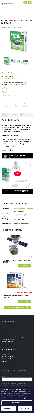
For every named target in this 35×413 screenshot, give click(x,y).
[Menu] (30, 2)
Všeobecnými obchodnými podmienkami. (15, 385)
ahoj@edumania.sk (8, 321)
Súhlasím (25, 408)
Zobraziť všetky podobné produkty (17, 308)
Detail (25, 266)
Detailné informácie (8, 95)
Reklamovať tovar (7, 341)
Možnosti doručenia (8, 78)
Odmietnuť (8, 408)
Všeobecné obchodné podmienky (12, 337)
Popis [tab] (4, 115)
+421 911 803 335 (6, 324)
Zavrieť (14, 102)
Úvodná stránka (6, 354)
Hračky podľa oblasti (8, 356)
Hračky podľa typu (7, 359)
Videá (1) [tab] (13, 115)
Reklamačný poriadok (8, 339)
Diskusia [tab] (22, 115)
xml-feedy (5, 361)
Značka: (6, 27)
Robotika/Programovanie (23, 209)
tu (29, 398)
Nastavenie (16, 403)
